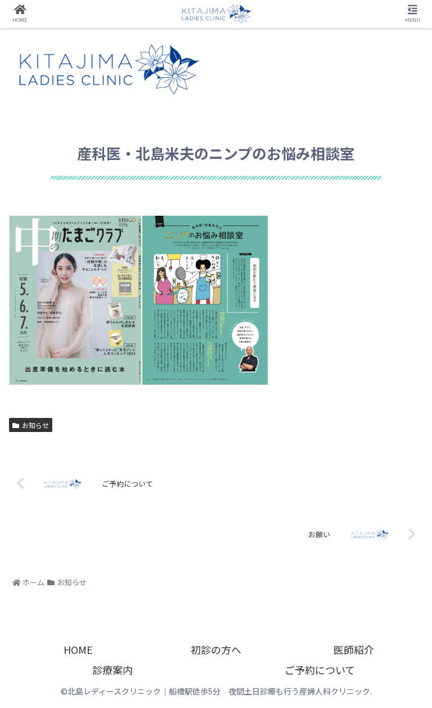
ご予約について (320, 669)
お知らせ (35, 425)
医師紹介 (354, 649)
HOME (78, 649)
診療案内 (112, 669)
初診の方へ (216, 649)
